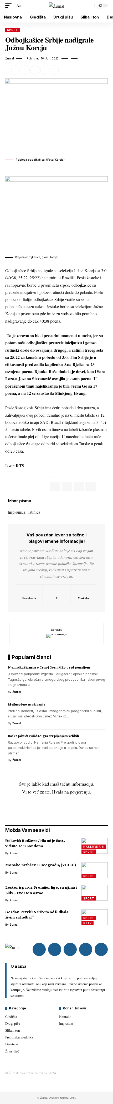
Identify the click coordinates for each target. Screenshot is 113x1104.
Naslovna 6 (93, 846)
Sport (12, 29)
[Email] (34, 70)
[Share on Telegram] (79, 486)
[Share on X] (25, 70)
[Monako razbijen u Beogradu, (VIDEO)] (94, 870)
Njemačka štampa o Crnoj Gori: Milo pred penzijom (49, 667)
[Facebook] (29, 595)
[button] (9, 5)
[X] (56, 595)
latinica (34, 512)
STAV (87, 923)
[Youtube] (83, 595)
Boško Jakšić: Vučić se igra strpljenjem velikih (43, 736)
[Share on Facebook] (15, 70)
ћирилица (16, 512)
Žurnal (9, 58)
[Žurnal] (56, 6)
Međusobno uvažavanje (26, 704)
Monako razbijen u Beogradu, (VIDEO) (40, 864)
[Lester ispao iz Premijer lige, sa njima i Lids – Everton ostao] (94, 893)
